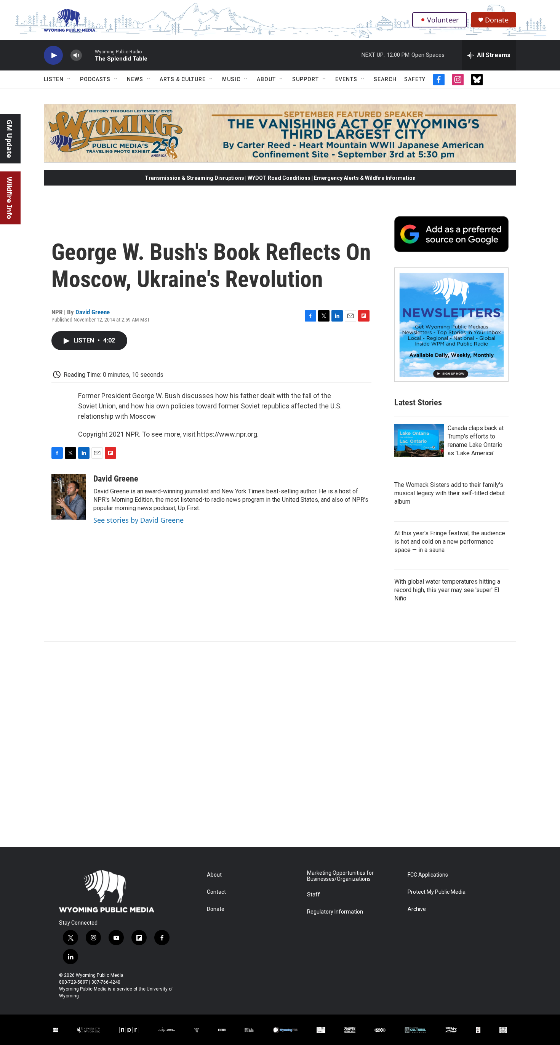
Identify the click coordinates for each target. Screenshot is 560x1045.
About (266, 79)
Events (346, 79)
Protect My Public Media (437, 892)
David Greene (92, 312)
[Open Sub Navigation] (69, 79)
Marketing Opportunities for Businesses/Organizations (340, 876)
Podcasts (95, 79)
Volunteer (443, 19)
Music (231, 79)
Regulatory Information (335, 912)
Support (305, 79)
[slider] (88, 55)
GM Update (9, 139)
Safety (415, 79)
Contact (216, 892)
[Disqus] (280, 744)
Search (385, 79)
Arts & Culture (183, 79)
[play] (53, 55)
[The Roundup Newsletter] (451, 324)
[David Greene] (68, 497)
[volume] (76, 55)
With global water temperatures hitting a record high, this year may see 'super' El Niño (447, 590)
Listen (54, 79)
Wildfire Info (9, 198)
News (135, 79)
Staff (313, 895)
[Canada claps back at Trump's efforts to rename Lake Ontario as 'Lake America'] (419, 440)
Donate (497, 20)
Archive (417, 909)
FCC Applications (428, 875)
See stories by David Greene (138, 520)
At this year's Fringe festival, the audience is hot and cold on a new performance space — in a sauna (449, 542)
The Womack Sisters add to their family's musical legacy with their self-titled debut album (449, 493)
